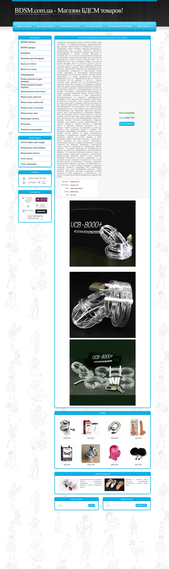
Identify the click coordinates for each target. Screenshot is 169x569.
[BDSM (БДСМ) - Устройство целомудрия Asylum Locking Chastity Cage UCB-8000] (103, 266)
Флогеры (25, 124)
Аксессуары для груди (33, 142)
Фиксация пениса (30, 119)
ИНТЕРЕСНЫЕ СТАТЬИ (70, 27)
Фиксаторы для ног (31, 97)
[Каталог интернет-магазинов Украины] (28, 201)
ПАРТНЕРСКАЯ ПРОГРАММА (120, 27)
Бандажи (25, 53)
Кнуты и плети (28, 64)
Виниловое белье (30, 153)
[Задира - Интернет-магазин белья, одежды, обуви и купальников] (42, 207)
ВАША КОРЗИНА (24, 27)
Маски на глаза (28, 69)
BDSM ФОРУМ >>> (145, 27)
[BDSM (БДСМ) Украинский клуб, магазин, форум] (41, 213)
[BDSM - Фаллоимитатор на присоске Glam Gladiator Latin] (138, 436)
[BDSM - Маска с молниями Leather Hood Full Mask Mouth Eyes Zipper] (114, 462)
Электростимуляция (31, 129)
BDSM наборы (28, 42)
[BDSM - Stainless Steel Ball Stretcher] (114, 436)
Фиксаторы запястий (32, 102)
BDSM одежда (28, 47)
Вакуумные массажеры (33, 148)
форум (51, 14)
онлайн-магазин (62, 14)
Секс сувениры (29, 164)
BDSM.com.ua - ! (69, 9)
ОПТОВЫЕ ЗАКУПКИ (93, 27)
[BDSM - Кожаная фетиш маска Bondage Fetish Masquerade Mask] (67, 462)
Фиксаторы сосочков (32, 108)
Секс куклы (27, 158)
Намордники (27, 75)
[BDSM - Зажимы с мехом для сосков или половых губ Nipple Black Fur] (138, 462)
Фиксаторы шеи (29, 113)
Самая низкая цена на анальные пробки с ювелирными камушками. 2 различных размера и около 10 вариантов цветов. (91, 483)
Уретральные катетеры (33, 91)
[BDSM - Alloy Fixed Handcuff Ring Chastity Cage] (67, 436)
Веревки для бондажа (32, 58)
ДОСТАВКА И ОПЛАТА (46, 27)
